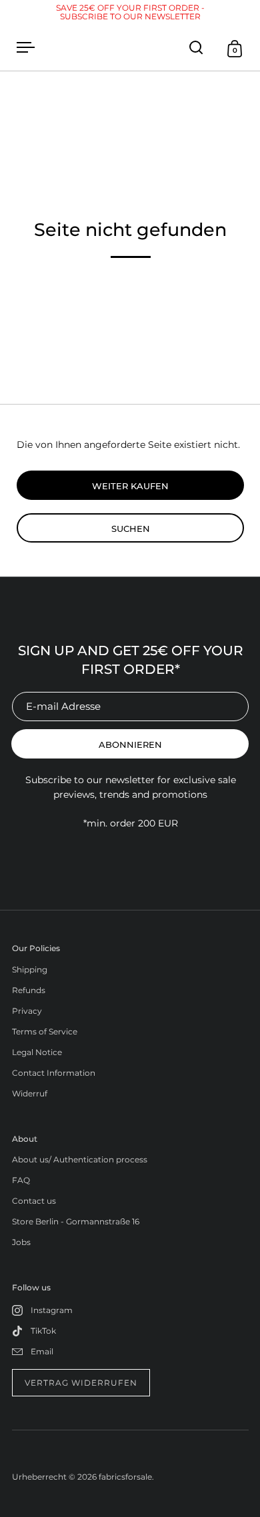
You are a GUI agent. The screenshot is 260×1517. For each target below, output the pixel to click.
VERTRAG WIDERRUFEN (81, 1383)
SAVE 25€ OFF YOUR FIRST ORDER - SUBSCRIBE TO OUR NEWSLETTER (130, 12)
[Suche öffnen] (196, 48)
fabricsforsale (125, 1477)
